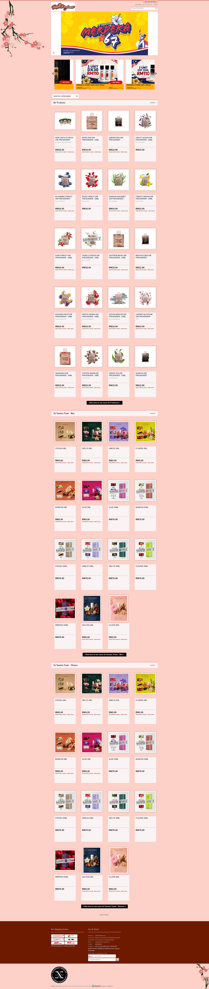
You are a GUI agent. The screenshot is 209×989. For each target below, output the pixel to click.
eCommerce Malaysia (106, 986)
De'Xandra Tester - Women (104, 665)
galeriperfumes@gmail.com (102, 942)
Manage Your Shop (56, 986)
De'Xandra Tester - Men (104, 413)
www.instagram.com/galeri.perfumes (104, 940)
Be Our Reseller (150, 1)
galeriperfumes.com (100, 935)
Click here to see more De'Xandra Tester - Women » (104, 906)
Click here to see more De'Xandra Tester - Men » (104, 654)
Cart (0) (156, 4)
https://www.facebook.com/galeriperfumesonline (107, 937)
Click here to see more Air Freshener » (104, 403)
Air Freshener (104, 102)
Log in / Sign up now (147, 4)
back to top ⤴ (104, 914)
